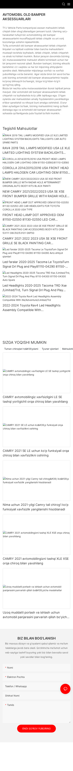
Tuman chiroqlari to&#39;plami (21, 348)
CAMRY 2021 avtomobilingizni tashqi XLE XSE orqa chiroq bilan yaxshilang (36, 561)
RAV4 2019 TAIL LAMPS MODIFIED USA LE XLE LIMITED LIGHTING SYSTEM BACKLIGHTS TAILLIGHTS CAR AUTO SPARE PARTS (36, 150)
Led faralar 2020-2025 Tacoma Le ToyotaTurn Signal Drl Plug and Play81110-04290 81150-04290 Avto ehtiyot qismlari (36, 264)
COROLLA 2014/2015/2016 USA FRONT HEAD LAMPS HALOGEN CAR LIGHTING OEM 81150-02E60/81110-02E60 (36, 170)
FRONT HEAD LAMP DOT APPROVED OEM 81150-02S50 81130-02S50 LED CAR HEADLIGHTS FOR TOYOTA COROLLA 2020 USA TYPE (34, 217)
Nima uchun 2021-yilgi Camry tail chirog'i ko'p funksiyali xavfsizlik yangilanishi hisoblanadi (35, 507)
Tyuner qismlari (50, 348)
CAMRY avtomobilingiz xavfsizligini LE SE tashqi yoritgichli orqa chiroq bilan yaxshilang (35, 399)
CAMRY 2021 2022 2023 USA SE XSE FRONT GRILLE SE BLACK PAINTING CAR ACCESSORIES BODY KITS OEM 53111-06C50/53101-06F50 (35, 241)
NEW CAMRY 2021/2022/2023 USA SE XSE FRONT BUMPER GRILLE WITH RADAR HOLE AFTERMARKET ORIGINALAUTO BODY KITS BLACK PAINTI (35, 194)
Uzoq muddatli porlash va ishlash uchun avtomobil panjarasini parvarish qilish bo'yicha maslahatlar (36, 615)
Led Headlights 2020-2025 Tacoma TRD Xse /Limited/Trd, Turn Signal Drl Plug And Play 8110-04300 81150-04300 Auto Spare (35, 288)
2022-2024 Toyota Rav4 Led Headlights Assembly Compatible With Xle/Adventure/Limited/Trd (31, 308)
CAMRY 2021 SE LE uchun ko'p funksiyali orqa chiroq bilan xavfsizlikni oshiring (36, 453)
